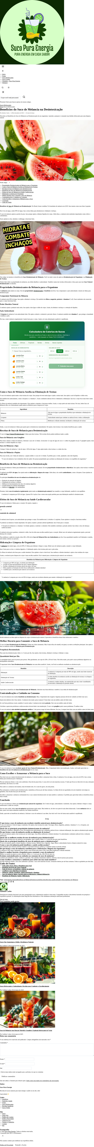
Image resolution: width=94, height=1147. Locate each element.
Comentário (4, 1043)
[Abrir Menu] (3, 66)
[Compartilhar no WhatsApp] (9, 882)
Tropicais (31, 342)
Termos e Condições (8, 1122)
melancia (4, 546)
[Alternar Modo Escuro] (8, 88)
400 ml (67, 351)
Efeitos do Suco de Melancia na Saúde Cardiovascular (18, 192)
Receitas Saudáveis (7, 1106)
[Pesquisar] (24, 97)
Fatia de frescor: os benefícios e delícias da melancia (18, 869)
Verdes (39, 342)
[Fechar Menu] (3, 71)
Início (4, 74)
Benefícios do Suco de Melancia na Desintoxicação (17, 190)
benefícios (5, 1099)
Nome (2, 1059)
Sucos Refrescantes (7, 77)
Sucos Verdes (6, 79)
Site (1, 1068)
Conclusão (5, 200)
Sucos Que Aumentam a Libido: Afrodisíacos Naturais (17, 942)
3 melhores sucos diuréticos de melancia (14, 871)
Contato (4, 1124)
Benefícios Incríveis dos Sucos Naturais (14, 867)
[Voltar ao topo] (3, 1136)
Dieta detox (43, 880)
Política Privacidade (8, 1118)
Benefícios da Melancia (24, 880)
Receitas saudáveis (51, 880)
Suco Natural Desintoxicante (15, 434)
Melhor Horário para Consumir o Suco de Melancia (17, 195)
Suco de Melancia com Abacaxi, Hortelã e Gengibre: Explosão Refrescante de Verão (26, 1030)
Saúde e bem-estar (62, 880)
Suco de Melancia (73, 880)
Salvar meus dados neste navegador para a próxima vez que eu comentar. (22, 1072)
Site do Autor (4, 899)
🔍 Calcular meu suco (66, 366)
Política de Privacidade (6, 1145)
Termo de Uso (6, 1120)
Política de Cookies (7, 1117)
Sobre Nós (5, 1115)
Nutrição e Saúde (7, 1101)
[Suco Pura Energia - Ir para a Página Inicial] (47, 32)
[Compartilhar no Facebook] (11, 882)
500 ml (75, 351)
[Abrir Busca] (2, 88)
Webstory (5, 83)
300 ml (60, 351)
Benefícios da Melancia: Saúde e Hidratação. (16, 876)
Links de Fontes (6, 202)
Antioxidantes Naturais (10, 880)
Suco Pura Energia (10, 1131)
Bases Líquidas (57, 342)
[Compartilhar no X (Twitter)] (13, 882)
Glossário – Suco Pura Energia (11, 81)
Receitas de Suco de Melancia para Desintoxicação (17, 189)
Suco (10, 206)
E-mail (2, 1063)
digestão (11, 487)
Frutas (4, 76)
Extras (47, 342)
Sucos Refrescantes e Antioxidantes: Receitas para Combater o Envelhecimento (24, 986)
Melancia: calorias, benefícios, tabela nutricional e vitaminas (20, 872)
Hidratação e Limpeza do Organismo (13, 194)
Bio (3, 1125)
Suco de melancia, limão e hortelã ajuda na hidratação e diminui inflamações (26, 874)
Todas (15, 342)
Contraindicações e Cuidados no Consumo (14, 197)
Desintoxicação (35, 880)
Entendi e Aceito (20, 1145)
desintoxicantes (38, 291)
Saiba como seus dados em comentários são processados (42, 1080)
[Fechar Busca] (3, 92)
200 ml (52, 351)
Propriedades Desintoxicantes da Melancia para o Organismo (19, 185)
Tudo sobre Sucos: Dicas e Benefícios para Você (17, 865)
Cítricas (22, 342)
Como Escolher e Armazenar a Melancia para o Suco (17, 199)
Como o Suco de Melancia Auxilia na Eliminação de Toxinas (20, 187)
